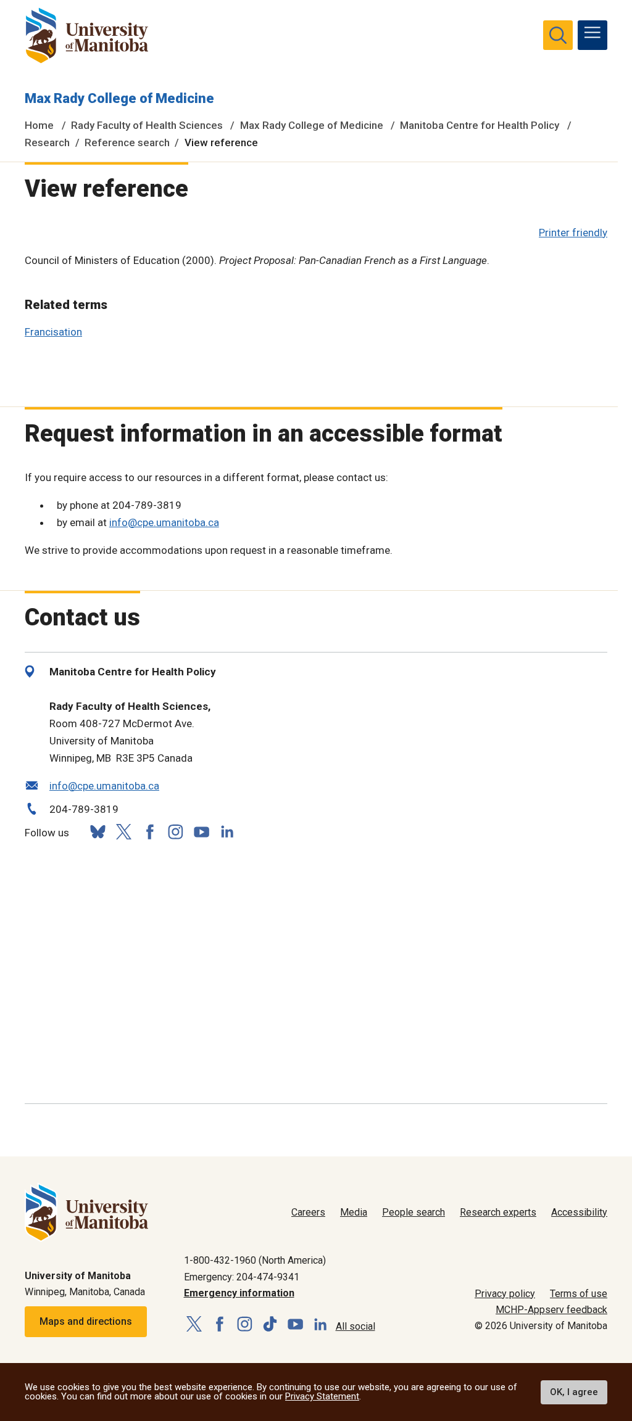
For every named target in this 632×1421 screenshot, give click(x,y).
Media (353, 1212)
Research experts (498, 1212)
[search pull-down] (558, 35)
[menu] (592, 35)
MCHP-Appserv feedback (551, 1310)
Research (47, 142)
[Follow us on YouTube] (201, 830)
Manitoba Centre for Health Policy (479, 125)
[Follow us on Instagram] (175, 832)
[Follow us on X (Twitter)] (123, 832)
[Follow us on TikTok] (270, 1324)
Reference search (127, 142)
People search (413, 1212)
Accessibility (579, 1212)
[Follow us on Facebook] (149, 832)
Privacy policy (505, 1293)
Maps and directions (86, 1321)
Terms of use (578, 1293)
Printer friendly (573, 232)
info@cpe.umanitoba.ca (164, 522)
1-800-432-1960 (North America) (255, 1260)
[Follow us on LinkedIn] (227, 830)
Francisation (53, 332)
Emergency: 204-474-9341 (241, 1277)
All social (355, 1326)
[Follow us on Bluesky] (97, 832)
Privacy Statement (322, 1396)
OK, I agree (574, 1392)
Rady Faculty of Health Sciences (147, 125)
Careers (308, 1212)
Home (39, 125)
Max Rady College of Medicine (119, 98)
